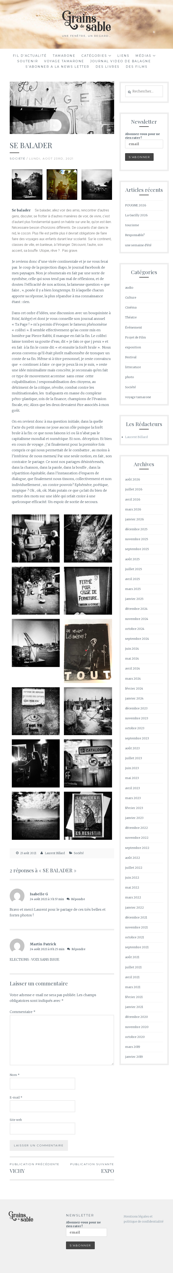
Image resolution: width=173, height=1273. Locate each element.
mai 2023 (132, 778)
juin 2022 (132, 877)
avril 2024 (132, 668)
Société (18, 158)
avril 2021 (132, 977)
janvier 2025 (134, 599)
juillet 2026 (133, 489)
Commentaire (22, 1012)
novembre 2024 (136, 619)
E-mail (16, 1097)
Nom (15, 1075)
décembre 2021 (136, 917)
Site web (16, 1120)
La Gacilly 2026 (136, 215)
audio (129, 288)
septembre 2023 (137, 738)
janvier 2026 (134, 519)
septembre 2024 (137, 639)
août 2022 (132, 858)
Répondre (78, 899)
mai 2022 (132, 887)
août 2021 (132, 957)
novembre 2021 (136, 927)
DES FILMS (137, 67)
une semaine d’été (138, 245)
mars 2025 (133, 589)
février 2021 (134, 997)
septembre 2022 (137, 848)
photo (129, 377)
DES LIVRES (108, 67)
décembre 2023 (136, 708)
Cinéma (131, 307)
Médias (143, 56)
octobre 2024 (134, 629)
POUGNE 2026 (135, 205)
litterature (133, 367)
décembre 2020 (136, 1017)
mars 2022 (133, 897)
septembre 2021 (137, 947)
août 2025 (132, 559)
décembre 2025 (136, 529)
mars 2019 (132, 1047)
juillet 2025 (133, 569)
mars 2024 (133, 678)
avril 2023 (132, 788)
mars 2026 (133, 509)
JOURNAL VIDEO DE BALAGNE (120, 61)
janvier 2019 (134, 1057)
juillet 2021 (133, 967)
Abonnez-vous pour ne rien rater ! (142, 136)
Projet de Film (135, 337)
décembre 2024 (136, 609)
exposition (133, 347)
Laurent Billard (55, 853)
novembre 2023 (136, 718)
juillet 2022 (133, 868)
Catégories (94, 56)
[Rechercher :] (144, 91)
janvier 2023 (134, 818)
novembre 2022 (137, 838)
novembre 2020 (137, 1027)
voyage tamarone (64, 61)
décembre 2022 (136, 828)
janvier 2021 (134, 1007)
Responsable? (135, 235)
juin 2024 (132, 649)
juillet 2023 (133, 758)
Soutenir (27, 61)
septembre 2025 (137, 549)
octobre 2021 (134, 937)
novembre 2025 (136, 539)
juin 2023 (132, 768)
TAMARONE (64, 56)
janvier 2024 (134, 698)
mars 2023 (133, 798)
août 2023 (132, 748)
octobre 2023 (134, 728)
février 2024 (134, 688)
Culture (130, 297)
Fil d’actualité (30, 56)
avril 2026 (132, 499)
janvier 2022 (134, 907)
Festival (131, 357)
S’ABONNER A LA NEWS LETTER (57, 67)
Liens (123, 56)
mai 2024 (132, 658)
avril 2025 (132, 579)
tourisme (132, 225)
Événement (133, 327)
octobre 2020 (135, 1037)
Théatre (131, 317)
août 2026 (132, 479)
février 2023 (134, 808)
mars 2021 (132, 987)
